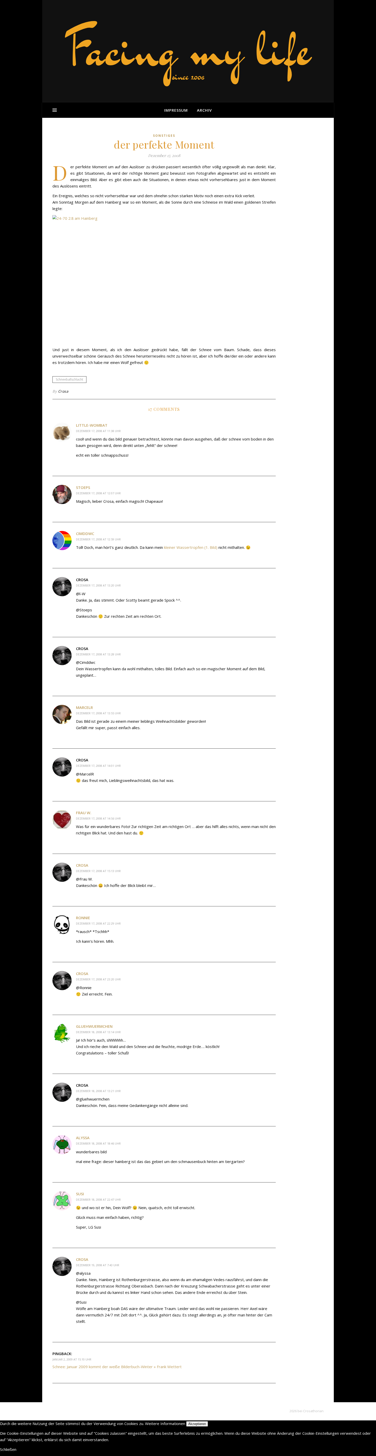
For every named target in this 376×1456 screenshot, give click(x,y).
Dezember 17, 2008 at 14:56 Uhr (98, 818)
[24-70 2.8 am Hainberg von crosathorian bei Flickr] (164, 279)
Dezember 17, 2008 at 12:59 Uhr (98, 539)
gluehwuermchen (94, 1026)
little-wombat (91, 425)
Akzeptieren (197, 1424)
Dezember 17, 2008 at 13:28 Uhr (98, 654)
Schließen (8, 1449)
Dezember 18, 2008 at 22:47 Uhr (98, 1199)
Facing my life (188, 49)
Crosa (63, 391)
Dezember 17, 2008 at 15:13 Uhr (98, 871)
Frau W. (83, 812)
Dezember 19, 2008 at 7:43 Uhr (97, 1265)
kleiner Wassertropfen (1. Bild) (190, 547)
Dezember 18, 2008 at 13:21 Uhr (98, 1091)
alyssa (83, 1137)
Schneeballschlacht (69, 379)
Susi (80, 1193)
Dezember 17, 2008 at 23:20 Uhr (98, 979)
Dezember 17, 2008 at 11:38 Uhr (98, 431)
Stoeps (83, 487)
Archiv (204, 110)
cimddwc (85, 533)
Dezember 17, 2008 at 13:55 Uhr (98, 713)
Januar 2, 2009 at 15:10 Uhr (71, 1359)
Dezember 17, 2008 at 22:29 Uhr (98, 923)
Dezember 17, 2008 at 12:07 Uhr (98, 493)
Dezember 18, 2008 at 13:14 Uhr (98, 1032)
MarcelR (84, 707)
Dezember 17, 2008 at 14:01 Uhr (98, 766)
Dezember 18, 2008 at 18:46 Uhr (98, 1143)
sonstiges (164, 135)
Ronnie (83, 917)
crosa (82, 865)
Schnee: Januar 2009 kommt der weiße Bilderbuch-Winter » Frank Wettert (117, 1366)
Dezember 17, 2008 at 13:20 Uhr (98, 585)
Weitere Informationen (165, 1423)
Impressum (176, 110)
